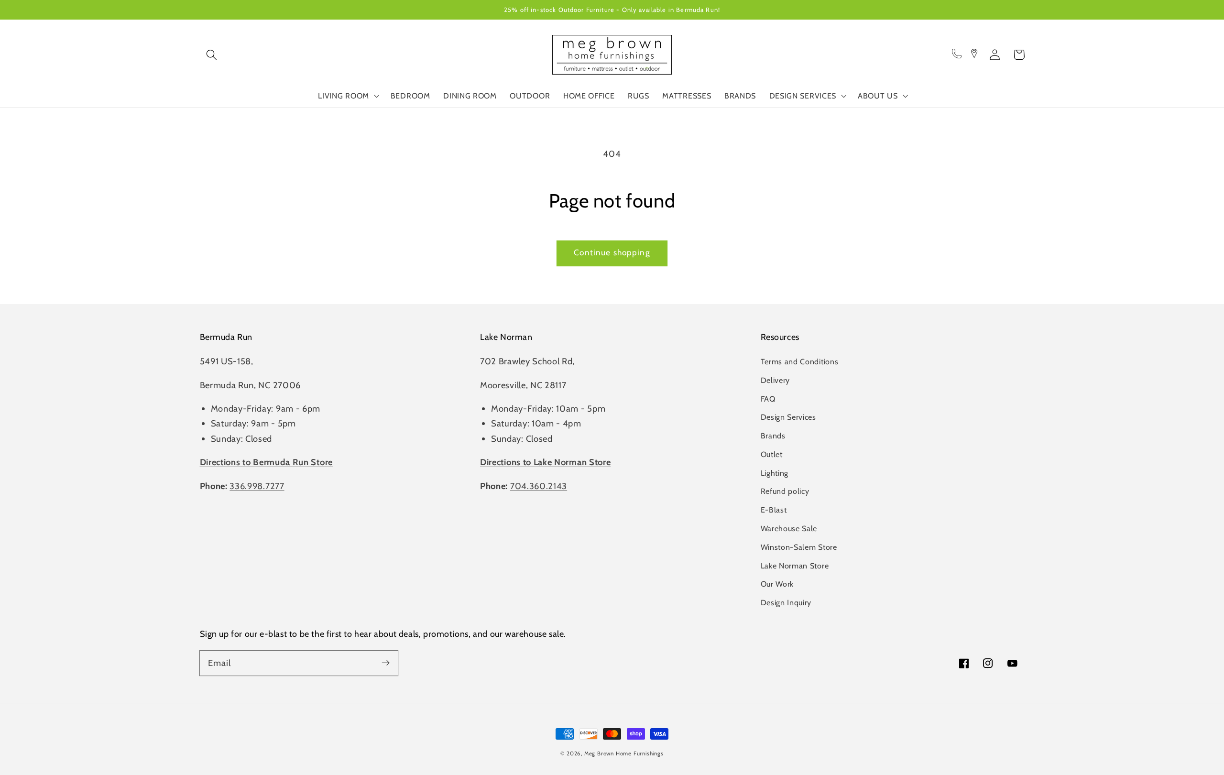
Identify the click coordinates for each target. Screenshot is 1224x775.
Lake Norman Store (795, 565)
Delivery (775, 380)
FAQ (768, 399)
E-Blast (774, 509)
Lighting (775, 473)
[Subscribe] (385, 663)
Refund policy (785, 491)
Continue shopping (612, 252)
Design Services (788, 417)
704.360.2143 (538, 485)
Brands (773, 435)
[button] (212, 55)
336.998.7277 (257, 485)
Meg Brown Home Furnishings (624, 753)
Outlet (772, 454)
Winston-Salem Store (799, 547)
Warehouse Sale (789, 528)
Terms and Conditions (800, 361)
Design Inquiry (786, 602)
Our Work (777, 584)
